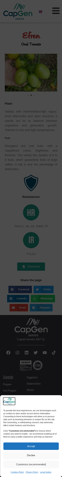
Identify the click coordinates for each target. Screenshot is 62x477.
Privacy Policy (32, 472)
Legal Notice (45, 472)
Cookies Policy (17, 472)
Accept (31, 446)
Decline (31, 455)
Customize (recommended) (31, 464)
